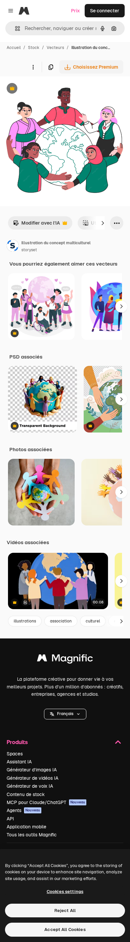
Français (65, 713)
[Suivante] (103, 223)
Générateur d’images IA (32, 770)
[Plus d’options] (33, 67)
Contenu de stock (26, 794)
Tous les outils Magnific (32, 835)
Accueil (14, 47)
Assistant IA (19, 762)
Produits (17, 741)
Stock (33, 47)
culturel (93, 621)
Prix (75, 11)
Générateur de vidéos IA (32, 778)
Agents (23, 810)
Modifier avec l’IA (36, 225)
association (61, 621)
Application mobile (26, 827)
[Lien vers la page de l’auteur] (13, 247)
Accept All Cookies (64, 929)
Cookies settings (65, 891)
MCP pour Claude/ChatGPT (46, 802)
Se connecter (104, 11)
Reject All (65, 910)
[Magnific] (65, 659)
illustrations (25, 621)
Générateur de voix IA (30, 786)
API (10, 819)
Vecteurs (55, 47)
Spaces (15, 754)
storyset (29, 250)
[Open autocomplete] (15, 28)
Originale (44, 89)
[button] (65, 714)
